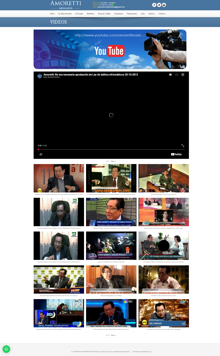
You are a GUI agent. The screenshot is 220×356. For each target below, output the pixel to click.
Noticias (152, 14)
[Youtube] (164, 5)
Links (143, 14)
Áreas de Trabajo (104, 14)
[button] (113, 161)
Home (52, 14)
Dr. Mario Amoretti (65, 14)
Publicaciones (132, 14)
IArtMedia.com (146, 352)
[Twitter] (159, 5)
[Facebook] (154, 5)
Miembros (90, 14)
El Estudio (79, 14)
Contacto (162, 14)
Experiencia (118, 14)
